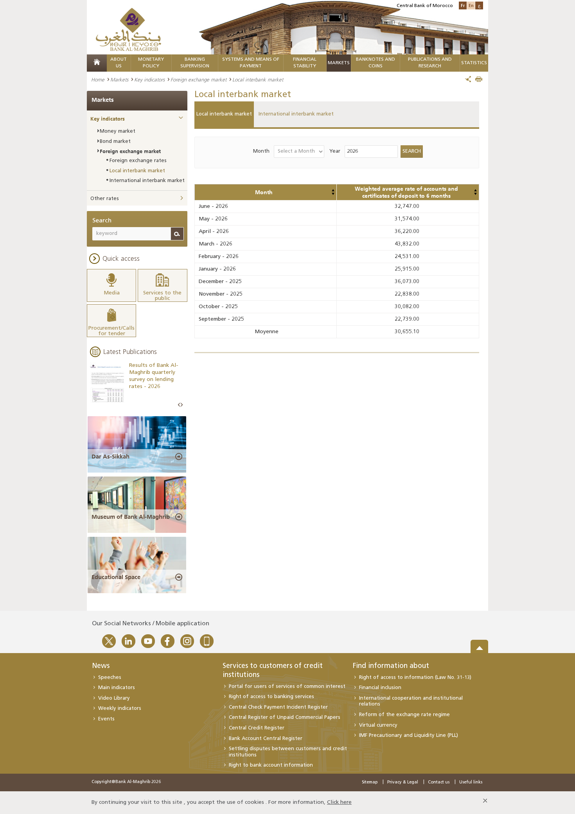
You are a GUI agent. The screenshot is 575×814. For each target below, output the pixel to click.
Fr (463, 5)
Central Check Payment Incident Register (278, 707)
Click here (339, 802)
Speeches (109, 677)
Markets (339, 63)
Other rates (104, 198)
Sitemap (369, 782)
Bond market (115, 141)
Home (97, 79)
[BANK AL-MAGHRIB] (128, 29)
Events (106, 719)
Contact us (438, 782)
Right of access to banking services (271, 696)
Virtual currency (378, 725)
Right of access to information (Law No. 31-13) (415, 677)
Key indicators (149, 79)
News (101, 666)
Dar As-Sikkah (110, 456)
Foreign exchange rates (138, 160)
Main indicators (116, 687)
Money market (117, 131)
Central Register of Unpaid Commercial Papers (284, 717)
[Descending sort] (332, 194)
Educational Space (116, 577)
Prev (179, 405)
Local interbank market (224, 114)
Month (261, 151)
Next (181, 405)
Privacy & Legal (402, 782)
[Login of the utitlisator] (332, 190)
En (471, 5)
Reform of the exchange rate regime (404, 714)
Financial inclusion (380, 687)
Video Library (114, 698)
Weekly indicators (119, 708)
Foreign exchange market (198, 79)
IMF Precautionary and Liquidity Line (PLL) (408, 735)
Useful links (470, 782)
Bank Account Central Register (265, 738)
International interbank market (296, 114)
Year (334, 151)
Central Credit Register (256, 728)
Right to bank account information (271, 765)
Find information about (391, 666)
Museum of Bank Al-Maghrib (131, 516)
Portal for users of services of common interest (287, 686)
